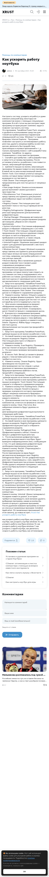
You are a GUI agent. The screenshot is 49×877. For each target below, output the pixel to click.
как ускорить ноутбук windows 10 (25, 521)
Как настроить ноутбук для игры (21, 582)
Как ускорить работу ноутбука (21, 513)
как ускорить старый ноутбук (20, 527)
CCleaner (10, 577)
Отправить (13, 635)
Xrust (8, 12)
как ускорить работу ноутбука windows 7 (21, 525)
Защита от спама (9, 627)
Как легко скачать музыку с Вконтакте (23, 573)
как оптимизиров (35, 531)
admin (9, 71)
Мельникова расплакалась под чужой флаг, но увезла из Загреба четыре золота (24, 675)
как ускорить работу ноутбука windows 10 (23, 522)
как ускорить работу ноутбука (15, 519)
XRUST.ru (5, 20)
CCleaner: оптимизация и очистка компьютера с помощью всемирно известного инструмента (22, 565)
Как (12, 20)
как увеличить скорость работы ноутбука (20, 529)
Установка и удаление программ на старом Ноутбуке (22, 557)
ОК (24, 871)
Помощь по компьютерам (26, 20)
